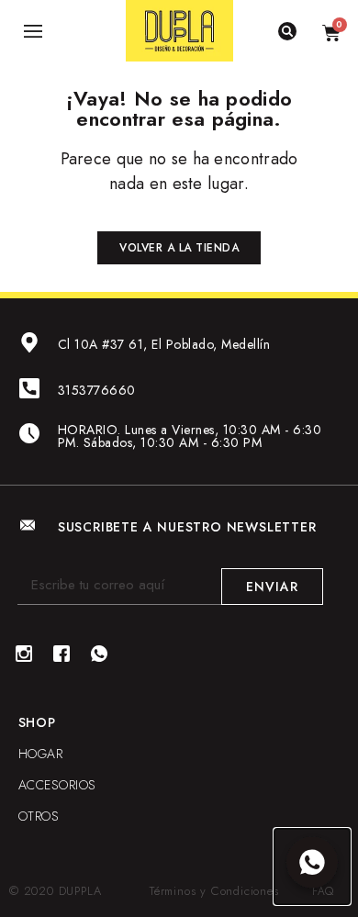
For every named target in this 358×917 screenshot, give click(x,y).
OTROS (39, 816)
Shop (37, 722)
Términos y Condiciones (214, 891)
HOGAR (40, 753)
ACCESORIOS (57, 785)
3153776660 (97, 390)
